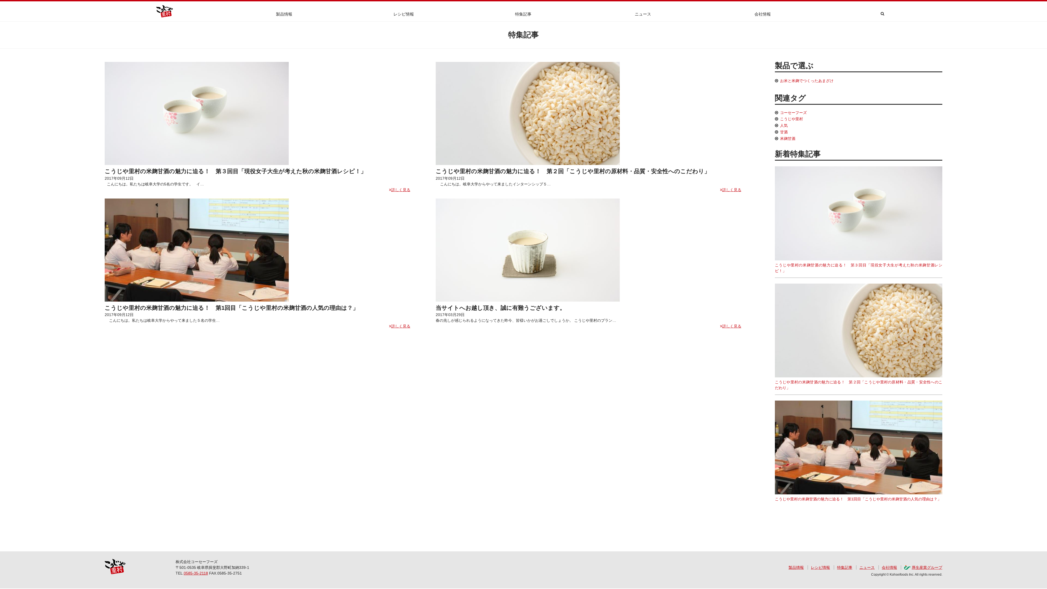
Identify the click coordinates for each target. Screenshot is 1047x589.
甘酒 (784, 132)
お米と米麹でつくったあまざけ (807, 81)
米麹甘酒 (787, 138)
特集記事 (523, 14)
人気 (784, 125)
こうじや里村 (791, 119)
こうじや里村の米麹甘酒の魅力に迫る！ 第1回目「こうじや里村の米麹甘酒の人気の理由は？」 (232, 308)
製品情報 (284, 14)
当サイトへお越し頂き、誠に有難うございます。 (500, 308)
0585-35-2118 (196, 573)
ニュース (643, 14)
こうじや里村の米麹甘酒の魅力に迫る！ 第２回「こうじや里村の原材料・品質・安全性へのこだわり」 (573, 171)
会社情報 (762, 14)
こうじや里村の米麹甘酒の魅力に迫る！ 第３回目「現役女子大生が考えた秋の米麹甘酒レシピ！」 (235, 171)
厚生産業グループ (927, 567)
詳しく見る (400, 190)
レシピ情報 (403, 14)
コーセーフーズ (793, 112)
